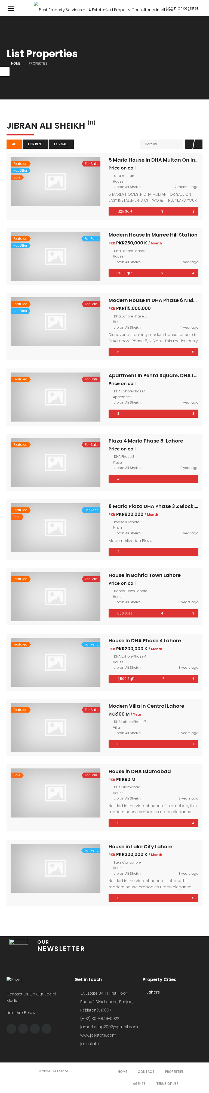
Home (15, 63)
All (14, 144)
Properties (174, 1071)
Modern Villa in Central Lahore (146, 706)
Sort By (151, 144)
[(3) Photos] (43, 181)
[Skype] (23, 1029)
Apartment (122, 397)
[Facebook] (11, 1029)
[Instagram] (35, 1029)
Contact (146, 1071)
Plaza (117, 462)
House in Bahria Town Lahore (145, 575)
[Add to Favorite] (55, 181)
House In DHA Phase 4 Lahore (145, 640)
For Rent (35, 144)
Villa (116, 727)
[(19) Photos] (43, 321)
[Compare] (67, 181)
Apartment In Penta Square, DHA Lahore (159, 375)
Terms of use (167, 1083)
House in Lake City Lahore (140, 846)
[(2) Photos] (43, 256)
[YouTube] (46, 1029)
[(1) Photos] (43, 397)
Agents (139, 1083)
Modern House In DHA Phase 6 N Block (155, 300)
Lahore (153, 992)
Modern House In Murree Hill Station (153, 234)
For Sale (61, 144)
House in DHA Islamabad (140, 771)
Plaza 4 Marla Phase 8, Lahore (146, 440)
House (118, 181)
